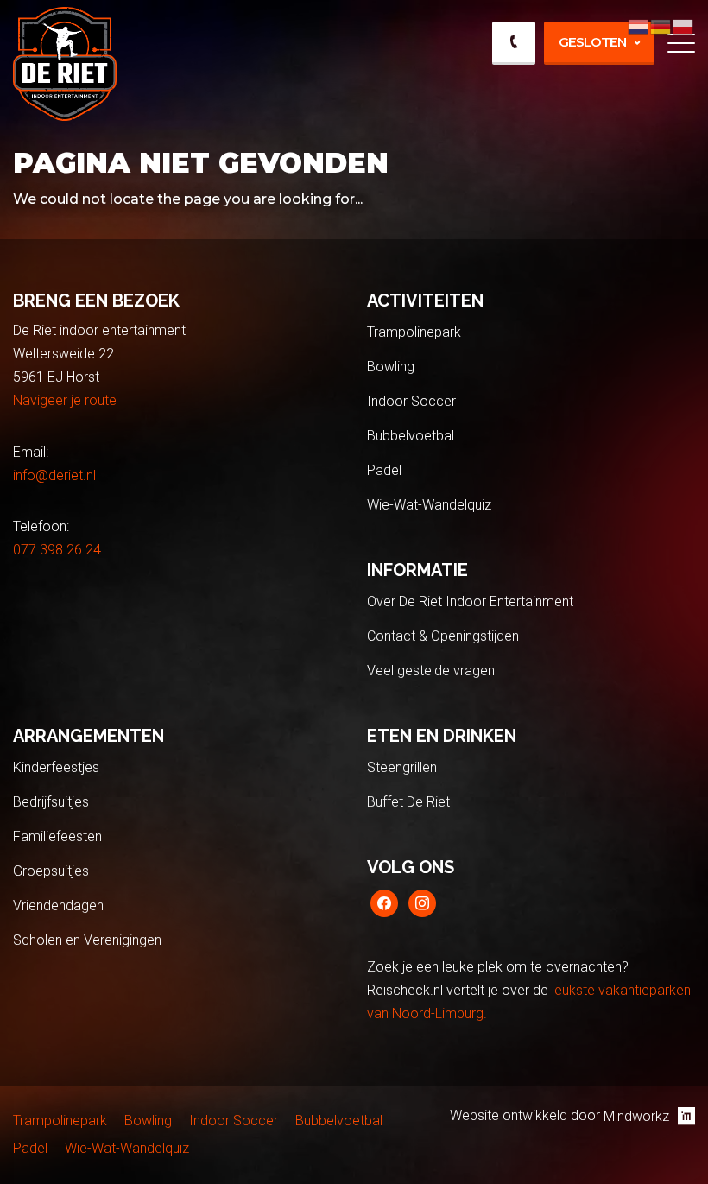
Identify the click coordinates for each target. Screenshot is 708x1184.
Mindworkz (636, 1116)
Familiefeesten (57, 836)
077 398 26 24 (57, 549)
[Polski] (684, 25)
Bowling (390, 366)
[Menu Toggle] (681, 43)
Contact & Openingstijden (443, 636)
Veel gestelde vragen (431, 670)
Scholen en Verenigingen (87, 940)
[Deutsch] (661, 25)
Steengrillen (402, 767)
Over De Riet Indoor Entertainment (470, 601)
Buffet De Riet (408, 802)
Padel (384, 470)
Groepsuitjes (51, 871)
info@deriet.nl (54, 475)
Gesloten (592, 42)
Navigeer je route (65, 400)
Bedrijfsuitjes (51, 802)
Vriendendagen (58, 905)
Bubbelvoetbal (410, 435)
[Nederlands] (639, 25)
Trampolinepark (414, 332)
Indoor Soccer (411, 401)
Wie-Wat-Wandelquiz (429, 505)
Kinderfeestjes (56, 767)
